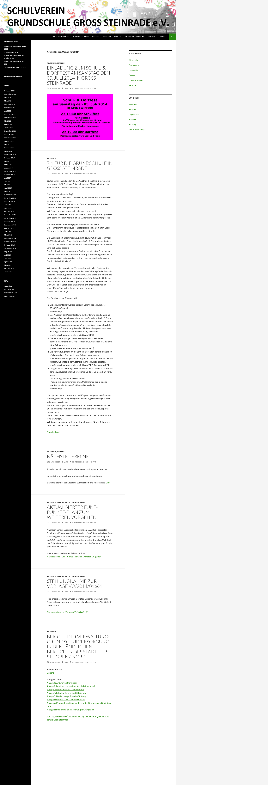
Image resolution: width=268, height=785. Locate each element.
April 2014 (8, 262)
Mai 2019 (7, 161)
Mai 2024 (7, 97)
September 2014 (10, 248)
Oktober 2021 (9, 134)
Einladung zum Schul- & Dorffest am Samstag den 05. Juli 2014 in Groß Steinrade (78, 75)
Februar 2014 (9, 268)
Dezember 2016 (10, 195)
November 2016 (10, 198)
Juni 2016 (7, 208)
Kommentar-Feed (10, 293)
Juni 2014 (7, 258)
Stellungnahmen (77, 502)
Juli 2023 (7, 111)
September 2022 (10, 118)
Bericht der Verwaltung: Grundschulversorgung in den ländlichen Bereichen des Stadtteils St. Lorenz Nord (78, 646)
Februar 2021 (9, 148)
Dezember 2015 (10, 215)
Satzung (117, 37)
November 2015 (10, 218)
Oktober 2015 (9, 221)
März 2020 (8, 151)
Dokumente (62, 502)
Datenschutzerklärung (134, 37)
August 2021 (9, 141)
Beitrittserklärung (81, 37)
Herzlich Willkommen (60, 37)
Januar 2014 (8, 272)
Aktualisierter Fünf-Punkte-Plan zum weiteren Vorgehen (72, 512)
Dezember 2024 (10, 94)
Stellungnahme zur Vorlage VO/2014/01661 (74, 583)
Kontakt (151, 37)
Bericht (50, 672)
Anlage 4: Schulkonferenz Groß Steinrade (66, 692)
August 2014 (9, 252)
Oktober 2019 (9, 158)
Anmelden (8, 286)
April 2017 (8, 188)
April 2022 (8, 124)
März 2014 (8, 265)
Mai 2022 (7, 121)
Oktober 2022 (9, 114)
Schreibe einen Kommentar (84, 88)
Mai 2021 (7, 144)
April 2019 (8, 164)
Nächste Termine (68, 456)
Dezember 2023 (10, 104)
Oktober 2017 (9, 175)
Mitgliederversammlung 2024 (15, 67)
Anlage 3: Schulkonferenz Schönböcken (65, 689)
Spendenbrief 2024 (11, 52)
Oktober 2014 (9, 245)
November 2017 (10, 171)
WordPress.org (9, 296)
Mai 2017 (7, 185)
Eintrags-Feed (9, 289)
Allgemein (51, 63)
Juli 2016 (7, 205)
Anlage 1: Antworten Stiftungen (62, 682)
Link (108, 482)
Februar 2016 (9, 211)
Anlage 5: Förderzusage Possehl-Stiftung (66, 696)
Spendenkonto (54, 432)
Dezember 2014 (10, 238)
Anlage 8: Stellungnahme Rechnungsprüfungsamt (70, 709)
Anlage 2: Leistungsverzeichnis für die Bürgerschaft (71, 686)
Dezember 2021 (10, 131)
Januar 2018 (8, 168)
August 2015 (9, 228)
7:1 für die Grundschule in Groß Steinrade (80, 165)
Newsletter (134, 70)
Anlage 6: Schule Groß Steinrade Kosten (66, 699)
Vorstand (107, 37)
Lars (66, 88)
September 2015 (10, 225)
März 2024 (8, 101)
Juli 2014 (7, 255)
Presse (132, 75)
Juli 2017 (7, 178)
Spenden (95, 37)
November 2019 (10, 154)
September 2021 (10, 138)
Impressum (163, 37)
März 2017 (8, 191)
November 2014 (10, 242)
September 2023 (10, 108)
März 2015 (8, 235)
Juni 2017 (7, 181)
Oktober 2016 (9, 201)
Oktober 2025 (9, 91)
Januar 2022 (8, 128)
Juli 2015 (7, 231)
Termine (60, 63)
